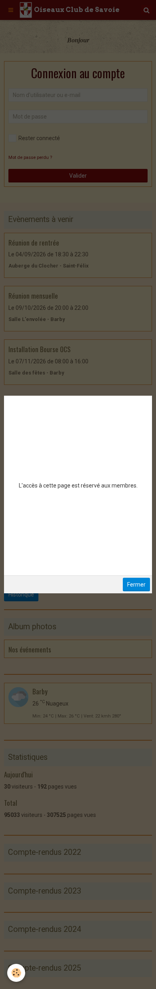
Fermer (136, 584)
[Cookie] (16, 973)
